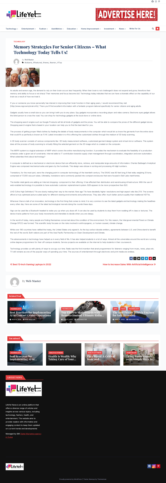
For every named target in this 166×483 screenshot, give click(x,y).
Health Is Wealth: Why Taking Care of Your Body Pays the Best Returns (62, 360)
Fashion (43, 29)
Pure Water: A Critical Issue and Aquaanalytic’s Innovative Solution (101, 360)
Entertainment (28, 29)
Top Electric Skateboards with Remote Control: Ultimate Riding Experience (82, 315)
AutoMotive (56, 29)
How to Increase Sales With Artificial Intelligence (128, 264)
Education (71, 29)
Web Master (29, 60)
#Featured (37, 62)
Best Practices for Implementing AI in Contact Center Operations (30, 314)
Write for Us (134, 28)
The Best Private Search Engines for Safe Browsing (133, 314)
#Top (59, 62)
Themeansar (101, 479)
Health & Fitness (56, 353)
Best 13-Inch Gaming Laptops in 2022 (31, 264)
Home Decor (131, 353)
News (122, 29)
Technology (11, 29)
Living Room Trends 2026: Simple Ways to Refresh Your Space (139, 359)
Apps (115, 309)
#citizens (28, 62)
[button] (153, 28)
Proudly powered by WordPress (70, 479)
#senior (53, 62)
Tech (123, 309)
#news (46, 62)
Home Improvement (90, 29)
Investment (109, 29)
